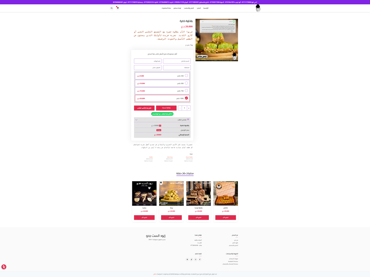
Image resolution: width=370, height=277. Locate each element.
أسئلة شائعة (198, 240)
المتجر (199, 8)
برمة (171, 208)
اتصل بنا (200, 243)
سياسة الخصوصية (233, 261)
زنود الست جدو (155, 236)
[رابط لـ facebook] (199, 259)
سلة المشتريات (166, 8)
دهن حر (187, 45)
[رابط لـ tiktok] (191, 259)
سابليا (144, 208)
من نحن (236, 240)
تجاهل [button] (155, 274)
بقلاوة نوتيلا (189, 157)
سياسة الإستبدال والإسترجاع (230, 264)
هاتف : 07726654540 (196, 245)
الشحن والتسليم (189, 8)
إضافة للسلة (166, 108)
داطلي (225, 208)
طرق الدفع (235, 243)
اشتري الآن (225, 217)
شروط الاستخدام (233, 259)
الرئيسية (205, 8)
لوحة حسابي (177, 8)
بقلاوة (151, 157)
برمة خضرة (170, 157)
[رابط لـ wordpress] (187, 259)
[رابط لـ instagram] (195, 259)
